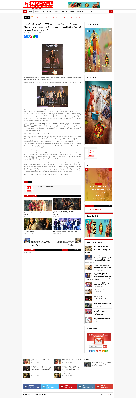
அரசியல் (49, 11)
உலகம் (42, 11)
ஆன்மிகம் (64, 11)
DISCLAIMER (38, 391)
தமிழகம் (30, 11)
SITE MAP (25, 391)
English (89, 11)
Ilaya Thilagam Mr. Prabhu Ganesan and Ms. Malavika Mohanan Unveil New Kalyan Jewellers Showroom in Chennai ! (97, 249)
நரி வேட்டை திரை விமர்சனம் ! (101, 289)
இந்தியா (37, 11)
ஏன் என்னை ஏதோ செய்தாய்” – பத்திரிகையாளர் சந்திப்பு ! (110, 17)
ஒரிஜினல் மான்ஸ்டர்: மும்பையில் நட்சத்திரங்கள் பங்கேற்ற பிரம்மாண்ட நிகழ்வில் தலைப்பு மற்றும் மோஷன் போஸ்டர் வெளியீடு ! (51, 17)
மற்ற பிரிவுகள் (80, 11)
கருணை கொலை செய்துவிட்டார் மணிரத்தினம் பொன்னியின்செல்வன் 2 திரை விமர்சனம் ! (102, 267)
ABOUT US (31, 391)
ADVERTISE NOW (54, 391)
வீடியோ (72, 11)
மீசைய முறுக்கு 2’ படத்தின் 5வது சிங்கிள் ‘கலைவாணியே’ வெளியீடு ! (37, 213)
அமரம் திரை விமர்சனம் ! (89, 17)
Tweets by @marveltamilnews (93, 209)
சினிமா (56, 11)
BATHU (111, 394)
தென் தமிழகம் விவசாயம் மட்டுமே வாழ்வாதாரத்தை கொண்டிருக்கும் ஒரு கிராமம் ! (102, 319)
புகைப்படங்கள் (98, 184)
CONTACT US (46, 391)
